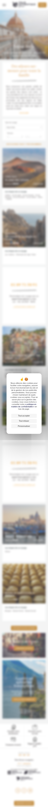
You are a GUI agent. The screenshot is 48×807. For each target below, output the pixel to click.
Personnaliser (24, 426)
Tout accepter (24, 416)
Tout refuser (24, 421)
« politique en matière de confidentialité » (23, 405)
